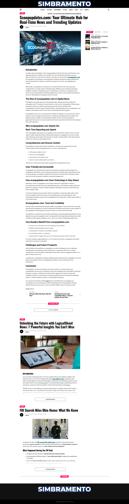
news (47, 281)
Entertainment (57, 9)
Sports (76, 9)
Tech (81, 9)
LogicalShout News (58, 379)
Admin (27, 27)
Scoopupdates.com (74, 77)
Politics (65, 9)
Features (42, 9)
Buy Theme (49, 9)
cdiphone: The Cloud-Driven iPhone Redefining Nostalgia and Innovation (64, 13)
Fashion (71, 9)
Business (87, 9)
